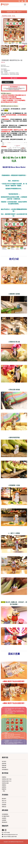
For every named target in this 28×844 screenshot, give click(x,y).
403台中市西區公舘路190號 (10, 836)
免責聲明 (4, 818)
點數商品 (4, 789)
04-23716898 (7, 832)
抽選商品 (4, 787)
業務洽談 (4, 806)
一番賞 (3, 791)
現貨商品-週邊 (5, 783)
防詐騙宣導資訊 (5, 816)
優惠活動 (4, 767)
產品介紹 (4, 800)
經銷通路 (4, 804)
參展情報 (4, 763)
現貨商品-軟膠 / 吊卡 (6, 781)
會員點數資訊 (5, 769)
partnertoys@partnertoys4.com (11, 834)
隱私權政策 (4, 822)
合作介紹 (4, 802)
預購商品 (4, 777)
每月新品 (4, 761)
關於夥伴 (4, 798)
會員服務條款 (5, 814)
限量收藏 (4, 765)
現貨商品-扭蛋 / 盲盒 (6, 779)
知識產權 (4, 820)
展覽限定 (4, 785)
